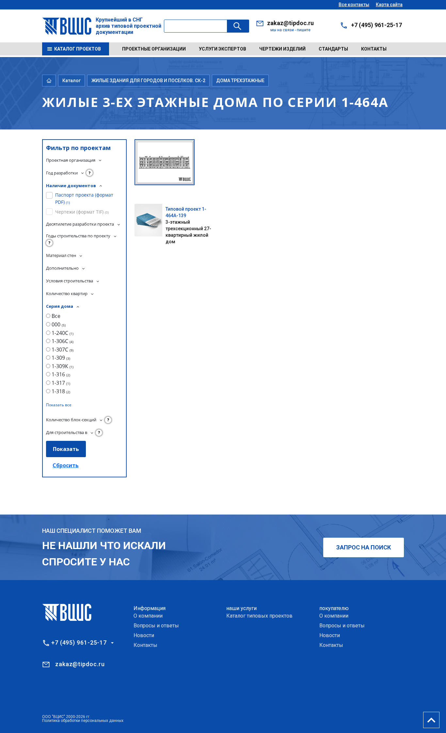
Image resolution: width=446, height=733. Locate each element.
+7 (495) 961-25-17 (376, 25)
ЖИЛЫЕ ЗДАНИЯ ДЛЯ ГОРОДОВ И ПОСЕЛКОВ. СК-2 (148, 80)
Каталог (71, 80)
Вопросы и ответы (156, 625)
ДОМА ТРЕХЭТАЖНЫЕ (240, 80)
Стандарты (333, 49)
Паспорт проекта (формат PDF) (84, 198)
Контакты (374, 49)
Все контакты (354, 4)
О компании (148, 616)
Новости (144, 635)
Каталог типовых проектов (259, 616)
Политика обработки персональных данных (82, 720)
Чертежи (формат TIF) (82, 212)
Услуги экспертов (222, 49)
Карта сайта (389, 4)
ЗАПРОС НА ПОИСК (363, 547)
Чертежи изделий (282, 49)
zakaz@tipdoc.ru (290, 23)
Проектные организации (154, 49)
